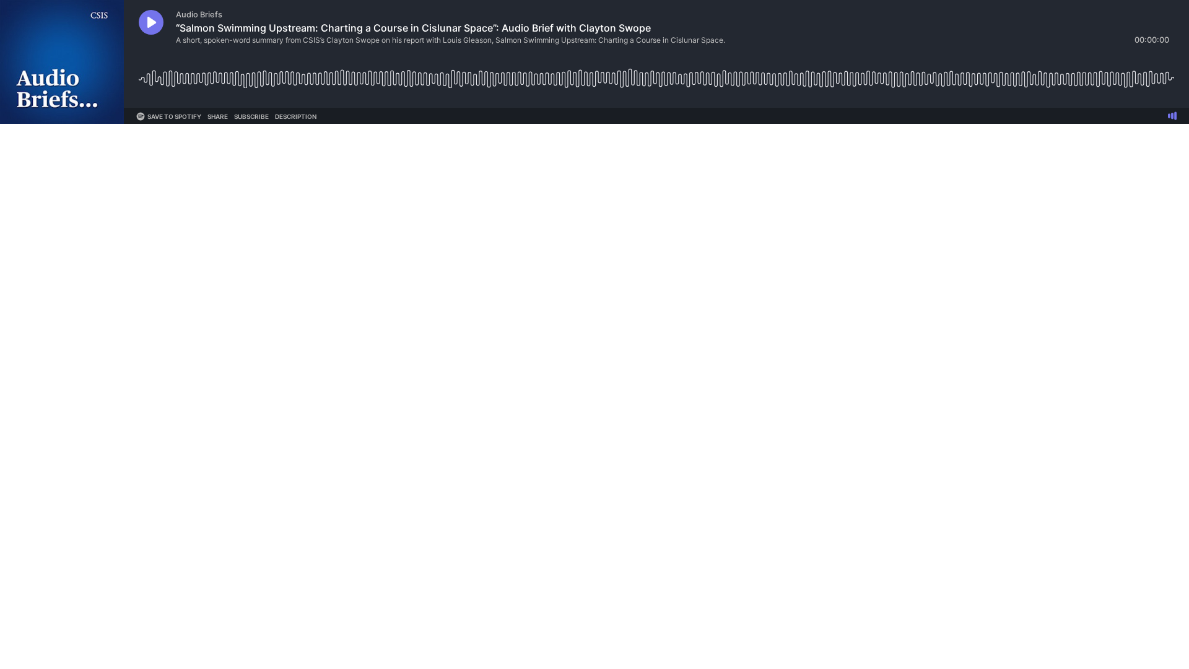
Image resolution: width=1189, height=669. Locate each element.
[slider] (656, 74)
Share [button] (217, 116)
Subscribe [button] (251, 116)
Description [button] (295, 116)
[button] (151, 22)
